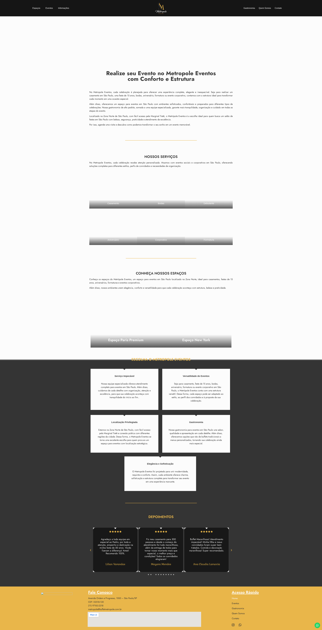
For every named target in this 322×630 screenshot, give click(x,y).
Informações (63, 8)
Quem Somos (265, 8)
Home (235, 598)
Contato (278, 8)
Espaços (36, 8)
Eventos (49, 8)
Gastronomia (249, 8)
